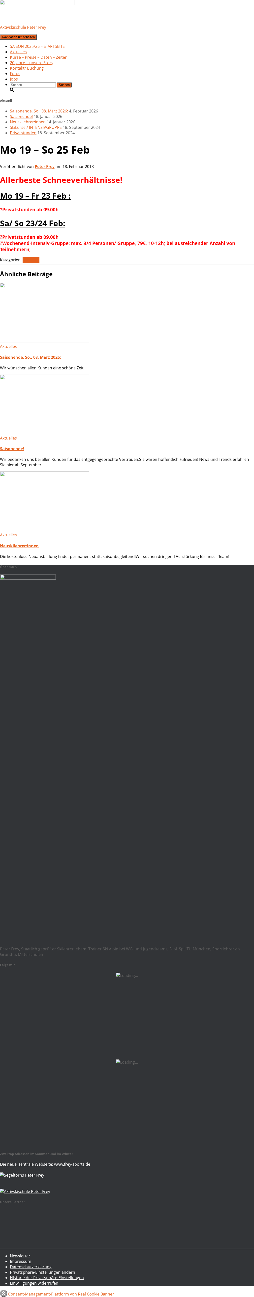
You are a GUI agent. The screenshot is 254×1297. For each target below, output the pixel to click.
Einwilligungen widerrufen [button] (34, 1283)
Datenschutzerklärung (31, 1266)
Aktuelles (18, 52)
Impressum (20, 1261)
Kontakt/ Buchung (27, 68)
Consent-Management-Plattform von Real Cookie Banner (61, 1294)
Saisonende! (21, 116)
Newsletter (20, 1256)
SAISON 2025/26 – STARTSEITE (37, 46)
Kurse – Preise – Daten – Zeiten (38, 57)
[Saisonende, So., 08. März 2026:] (44, 341)
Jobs (14, 79)
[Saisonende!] (44, 432)
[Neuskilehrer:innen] (44, 529)
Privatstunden (23, 133)
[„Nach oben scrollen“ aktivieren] (3, 1293)
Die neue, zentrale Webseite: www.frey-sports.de (45, 1164)
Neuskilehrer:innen (28, 122)
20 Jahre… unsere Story (31, 62)
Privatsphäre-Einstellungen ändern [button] (42, 1272)
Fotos (15, 73)
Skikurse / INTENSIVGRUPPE (36, 127)
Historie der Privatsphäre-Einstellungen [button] (47, 1277)
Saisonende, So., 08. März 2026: (39, 111)
